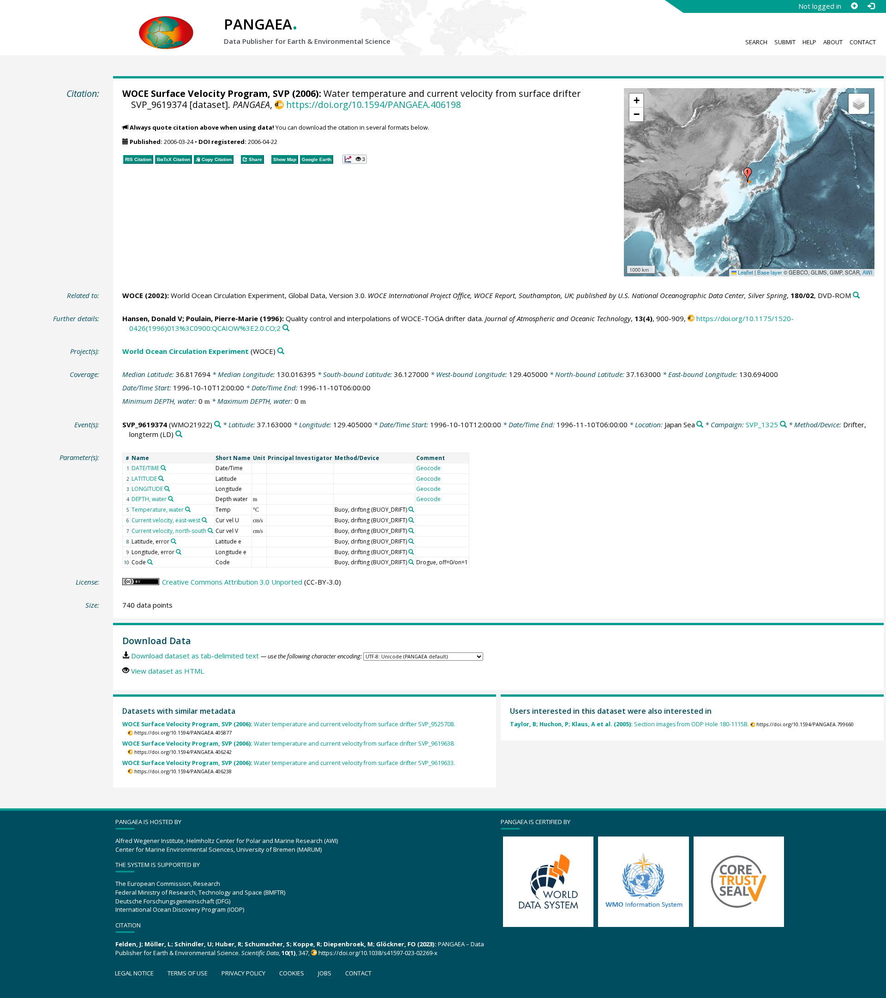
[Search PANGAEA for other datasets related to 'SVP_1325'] (783, 424)
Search (756, 42)
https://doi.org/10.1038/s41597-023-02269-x (377, 953)
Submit (785, 42)
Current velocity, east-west (166, 520)
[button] (747, 174)
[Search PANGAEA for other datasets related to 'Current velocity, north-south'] (210, 530)
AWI (867, 272)
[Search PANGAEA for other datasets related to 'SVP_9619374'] (217, 424)
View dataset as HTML (167, 670)
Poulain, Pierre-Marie (222, 318)
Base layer (769, 272)
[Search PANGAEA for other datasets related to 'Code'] (150, 562)
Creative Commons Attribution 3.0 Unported (232, 581)
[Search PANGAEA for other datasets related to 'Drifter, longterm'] (178, 434)
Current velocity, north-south (169, 531)
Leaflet (744, 272)
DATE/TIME (145, 468)
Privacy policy (243, 973)
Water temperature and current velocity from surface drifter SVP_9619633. (288, 763)
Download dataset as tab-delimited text (195, 655)
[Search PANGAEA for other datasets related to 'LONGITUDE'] (167, 488)
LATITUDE (144, 479)
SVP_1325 (762, 424)
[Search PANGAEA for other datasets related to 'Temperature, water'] (188, 509)
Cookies (291, 973)
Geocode (428, 468)
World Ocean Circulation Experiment (185, 351)
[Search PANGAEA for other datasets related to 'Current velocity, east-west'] (204, 520)
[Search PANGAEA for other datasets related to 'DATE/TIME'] (163, 468)
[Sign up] (854, 6)
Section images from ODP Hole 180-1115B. (629, 724)
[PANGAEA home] (166, 23)
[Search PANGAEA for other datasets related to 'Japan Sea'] (699, 424)
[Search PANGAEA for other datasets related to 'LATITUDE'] (161, 478)
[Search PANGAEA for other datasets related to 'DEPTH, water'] (171, 499)
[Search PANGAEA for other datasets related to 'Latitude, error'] (173, 541)
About (833, 42)
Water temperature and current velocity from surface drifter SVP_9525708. (288, 724)
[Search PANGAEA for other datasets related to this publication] (856, 295)
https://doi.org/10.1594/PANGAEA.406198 (373, 104)
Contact (863, 42)
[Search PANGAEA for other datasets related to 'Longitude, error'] (178, 552)
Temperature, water (158, 510)
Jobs (324, 973)
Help (809, 42)
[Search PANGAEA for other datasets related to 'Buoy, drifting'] (411, 509)
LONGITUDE (147, 489)
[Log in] (870, 6)
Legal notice (134, 973)
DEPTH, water (149, 499)
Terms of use (188, 973)
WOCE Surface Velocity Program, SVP (206, 93)
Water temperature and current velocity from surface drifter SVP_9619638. (288, 743)
